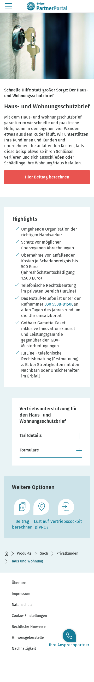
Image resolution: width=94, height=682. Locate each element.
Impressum (21, 594)
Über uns (19, 583)
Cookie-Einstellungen (29, 615)
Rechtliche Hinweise (29, 626)
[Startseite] (6, 553)
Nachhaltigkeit (24, 648)
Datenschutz (22, 605)
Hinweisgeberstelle (28, 637)
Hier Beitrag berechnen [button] (47, 177)
